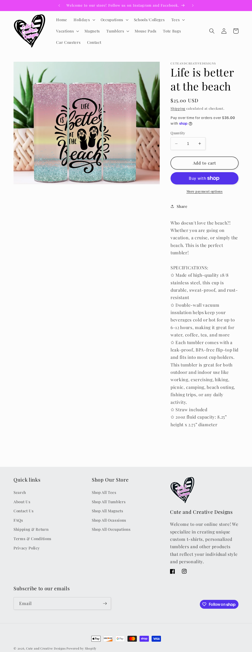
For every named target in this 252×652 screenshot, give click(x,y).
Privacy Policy (27, 547)
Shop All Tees (104, 492)
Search (20, 492)
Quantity (178, 133)
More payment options (205, 191)
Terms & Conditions (32, 538)
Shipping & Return (31, 529)
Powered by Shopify (81, 648)
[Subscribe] (105, 603)
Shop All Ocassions (109, 520)
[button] (83, 19)
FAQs (18, 520)
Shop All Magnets (107, 510)
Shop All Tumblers (109, 501)
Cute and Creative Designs (45, 648)
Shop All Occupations (111, 529)
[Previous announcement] (59, 5)
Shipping (178, 108)
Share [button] (182, 206)
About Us (22, 501)
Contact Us (24, 510)
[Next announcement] (193, 5)
